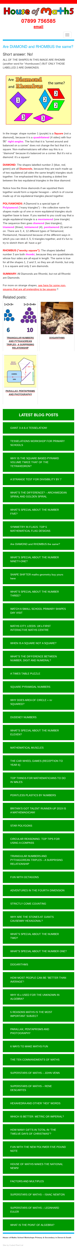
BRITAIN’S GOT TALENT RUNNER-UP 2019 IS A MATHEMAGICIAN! (38, 810)
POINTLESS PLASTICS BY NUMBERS (33, 795)
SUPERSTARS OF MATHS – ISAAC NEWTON (37, 1194)
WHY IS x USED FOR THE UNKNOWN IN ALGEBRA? (34, 996)
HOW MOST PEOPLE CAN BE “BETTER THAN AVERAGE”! (38, 979)
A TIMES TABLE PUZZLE (25, 673)
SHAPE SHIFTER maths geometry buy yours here (36, 576)
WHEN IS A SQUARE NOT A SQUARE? (33, 643)
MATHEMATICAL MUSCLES (27, 747)
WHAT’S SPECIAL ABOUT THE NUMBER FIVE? (34, 511)
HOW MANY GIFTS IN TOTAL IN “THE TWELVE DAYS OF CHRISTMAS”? (33, 1131)
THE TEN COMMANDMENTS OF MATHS (34, 1059)
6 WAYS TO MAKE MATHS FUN (29, 1046)
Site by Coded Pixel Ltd (13, 1245)
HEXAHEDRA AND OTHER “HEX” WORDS (35, 1103)
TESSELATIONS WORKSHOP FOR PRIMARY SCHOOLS (37, 443)
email (38, 26)
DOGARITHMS (19, 964)
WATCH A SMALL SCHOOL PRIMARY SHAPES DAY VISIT (38, 610)
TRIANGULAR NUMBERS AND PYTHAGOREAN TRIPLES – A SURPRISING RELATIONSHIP (36, 860)
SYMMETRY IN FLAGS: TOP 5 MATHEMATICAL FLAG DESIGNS (30, 528)
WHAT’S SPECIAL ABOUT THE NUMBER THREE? (34, 593)
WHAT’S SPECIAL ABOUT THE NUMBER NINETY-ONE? (34, 559)
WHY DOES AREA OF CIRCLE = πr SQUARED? (31, 702)
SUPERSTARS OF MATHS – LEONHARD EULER (34, 1209)
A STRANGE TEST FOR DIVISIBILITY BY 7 (35, 479)
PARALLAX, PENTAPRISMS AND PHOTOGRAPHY (29, 1031)
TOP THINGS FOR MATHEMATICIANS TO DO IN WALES (38, 780)
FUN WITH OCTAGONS (24, 877)
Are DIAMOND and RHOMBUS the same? (35, 544)
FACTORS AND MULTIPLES (27, 1181)
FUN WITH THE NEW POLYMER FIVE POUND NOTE (38, 1148)
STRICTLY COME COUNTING (28, 903)
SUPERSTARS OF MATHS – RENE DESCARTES (31, 1088)
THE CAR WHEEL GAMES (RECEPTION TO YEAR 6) (36, 762)
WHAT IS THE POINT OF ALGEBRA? (32, 1224)
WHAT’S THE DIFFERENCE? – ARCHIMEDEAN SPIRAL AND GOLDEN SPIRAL (38, 494)
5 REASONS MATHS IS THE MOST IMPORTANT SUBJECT (31, 1014)
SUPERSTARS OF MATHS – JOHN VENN (35, 1072)
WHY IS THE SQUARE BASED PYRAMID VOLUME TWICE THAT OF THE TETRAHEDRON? (34, 462)
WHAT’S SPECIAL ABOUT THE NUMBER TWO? (34, 936)
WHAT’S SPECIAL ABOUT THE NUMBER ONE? (38, 951)
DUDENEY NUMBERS (23, 717)
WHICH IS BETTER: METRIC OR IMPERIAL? (37, 1116)
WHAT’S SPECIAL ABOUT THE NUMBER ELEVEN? (34, 732)
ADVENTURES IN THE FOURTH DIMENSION (37, 890)
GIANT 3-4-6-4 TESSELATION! (28, 427)
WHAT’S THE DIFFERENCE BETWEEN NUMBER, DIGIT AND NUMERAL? (33, 658)
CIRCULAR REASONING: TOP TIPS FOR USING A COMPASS (35, 840)
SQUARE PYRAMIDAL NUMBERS (30, 686)
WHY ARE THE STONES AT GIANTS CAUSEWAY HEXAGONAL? (32, 918)
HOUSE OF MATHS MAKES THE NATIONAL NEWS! (36, 1166)
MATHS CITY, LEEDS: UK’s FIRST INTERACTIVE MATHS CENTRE (30, 627)
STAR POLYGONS (21, 825)
